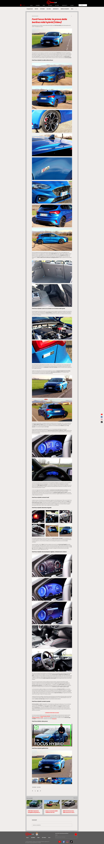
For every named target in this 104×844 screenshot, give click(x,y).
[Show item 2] (41, 781)
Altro (72, 8)
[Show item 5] (61, 781)
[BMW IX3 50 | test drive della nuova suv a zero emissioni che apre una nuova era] (69, 804)
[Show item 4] (54, 781)
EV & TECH (49, 8)
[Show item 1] (35, 781)
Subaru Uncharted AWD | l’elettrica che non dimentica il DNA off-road (51, 811)
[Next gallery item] (70, 764)
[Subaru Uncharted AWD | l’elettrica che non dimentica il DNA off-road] (52, 804)
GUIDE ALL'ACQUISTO (65, 8)
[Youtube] (102, 414)
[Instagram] (102, 419)
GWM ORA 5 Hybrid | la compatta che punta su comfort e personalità (33, 811)
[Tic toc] (102, 422)
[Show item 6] (67, 781)
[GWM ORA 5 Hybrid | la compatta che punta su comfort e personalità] (34, 804)
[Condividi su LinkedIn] (37, 790)
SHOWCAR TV (55, 8)
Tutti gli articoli (30, 8)
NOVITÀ (36, 8)
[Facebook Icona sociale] (102, 417)
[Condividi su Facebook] (32, 790)
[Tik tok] (71, 842)
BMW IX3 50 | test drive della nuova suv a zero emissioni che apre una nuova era (69, 811)
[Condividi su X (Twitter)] (35, 790)
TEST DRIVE (42, 8)
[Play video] (52, 735)
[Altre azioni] (71, 16)
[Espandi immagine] (52, 74)
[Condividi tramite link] (40, 790)
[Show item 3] (48, 781)
